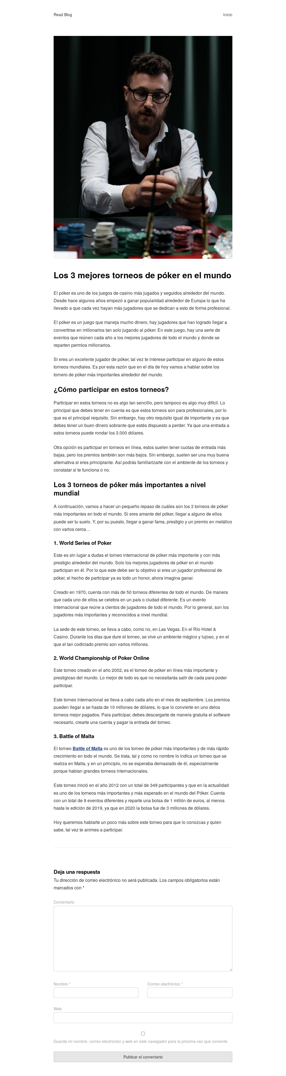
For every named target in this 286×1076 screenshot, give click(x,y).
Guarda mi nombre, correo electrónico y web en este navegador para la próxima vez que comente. (141, 1041)
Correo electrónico (165, 984)
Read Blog (63, 14)
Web (58, 1008)
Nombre (62, 984)
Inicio (227, 14)
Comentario (64, 902)
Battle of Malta (88, 748)
